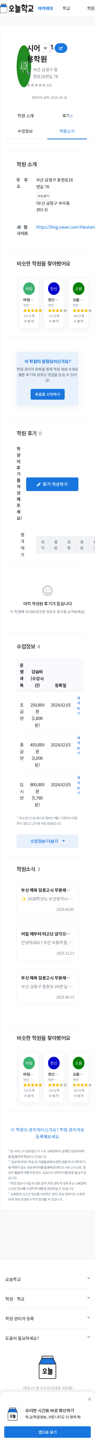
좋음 (82, 544)
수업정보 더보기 (44, 841)
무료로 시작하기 (47, 394)
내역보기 (78, 705)
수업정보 (25, 131)
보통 (69, 544)
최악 (43, 544)
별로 (56, 544)
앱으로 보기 (48, 1432)
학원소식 (67, 131)
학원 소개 (25, 115)
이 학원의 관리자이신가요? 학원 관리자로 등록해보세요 (47, 1133)
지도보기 (43, 196)
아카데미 (46, 8)
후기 (67, 115)
